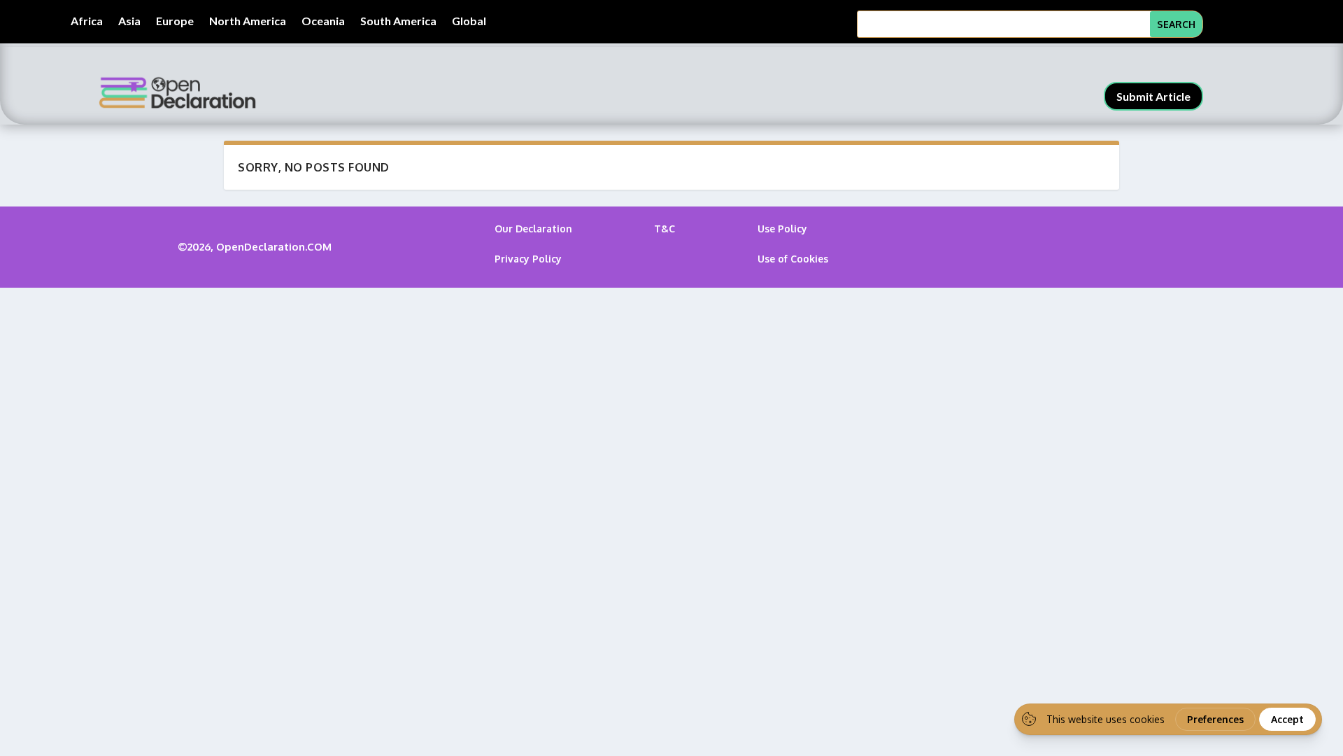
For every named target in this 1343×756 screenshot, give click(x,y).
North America (247, 21)
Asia (129, 21)
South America (398, 21)
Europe (175, 21)
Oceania (323, 21)
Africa (87, 21)
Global (469, 21)
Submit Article (1153, 96)
